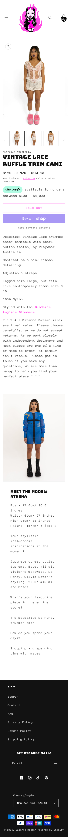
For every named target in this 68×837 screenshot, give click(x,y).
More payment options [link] (34, 227)
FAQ (10, 713)
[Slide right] (64, 139)
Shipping (29, 178)
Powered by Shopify (51, 830)
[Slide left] (4, 139)
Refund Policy (19, 730)
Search (13, 696)
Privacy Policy (20, 722)
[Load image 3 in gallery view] (51, 138)
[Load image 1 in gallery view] (16, 138)
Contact (14, 705)
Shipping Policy (21, 739)
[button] (6, 17)
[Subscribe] (55, 763)
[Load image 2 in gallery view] (33, 138)
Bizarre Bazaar (26, 830)
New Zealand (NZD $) (32, 803)
